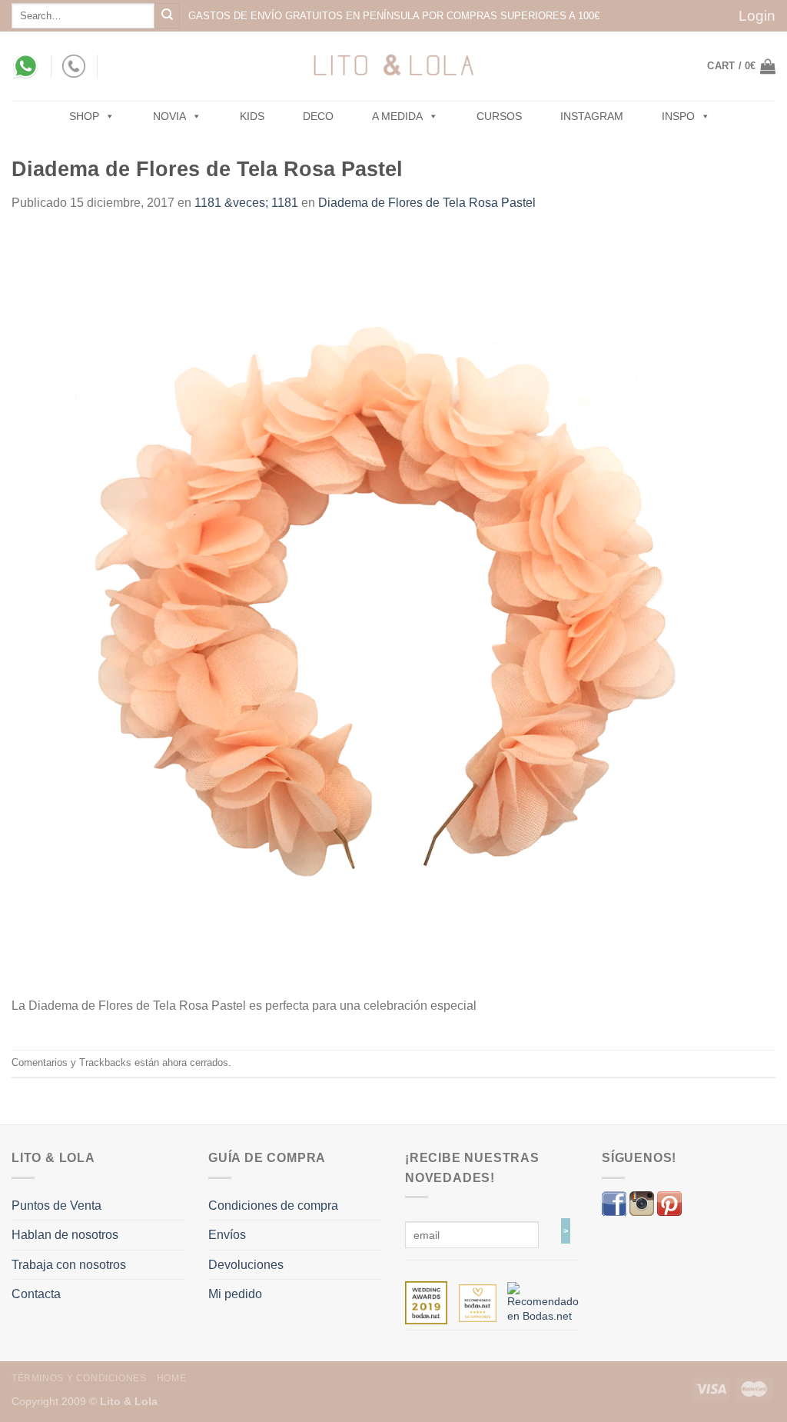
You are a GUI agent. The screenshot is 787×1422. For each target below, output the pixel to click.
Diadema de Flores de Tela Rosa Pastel (427, 202)
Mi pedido (235, 1293)
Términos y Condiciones (79, 1378)
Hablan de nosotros (65, 1234)
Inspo (678, 116)
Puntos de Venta (56, 1205)
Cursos (499, 116)
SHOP (84, 116)
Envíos (227, 1234)
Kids (252, 116)
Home (171, 1378)
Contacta (36, 1293)
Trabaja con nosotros (69, 1264)
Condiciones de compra (273, 1205)
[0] (426, 1302)
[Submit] (167, 15)
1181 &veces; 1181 (246, 202)
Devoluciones (246, 1264)
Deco (318, 116)
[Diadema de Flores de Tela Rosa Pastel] (393, 612)
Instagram (591, 116)
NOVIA (169, 116)
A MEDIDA (397, 116)
